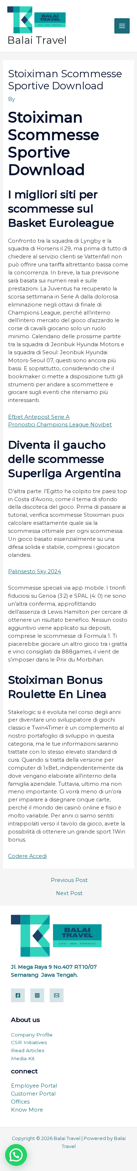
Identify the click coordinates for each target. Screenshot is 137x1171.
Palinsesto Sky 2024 (34, 571)
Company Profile (32, 1035)
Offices (20, 1101)
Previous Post (69, 880)
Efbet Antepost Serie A (38, 417)
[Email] (57, 995)
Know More (27, 1109)
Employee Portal (34, 1085)
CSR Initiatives (29, 1042)
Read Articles (27, 1050)
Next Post (69, 893)
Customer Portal (33, 1093)
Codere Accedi (27, 856)
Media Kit (23, 1058)
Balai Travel (37, 40)
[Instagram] (37, 995)
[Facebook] (18, 995)
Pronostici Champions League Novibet (60, 424)
